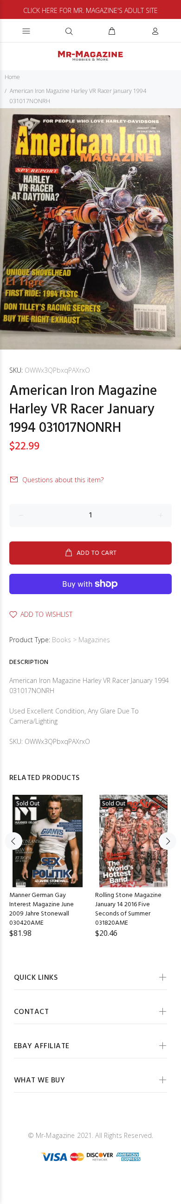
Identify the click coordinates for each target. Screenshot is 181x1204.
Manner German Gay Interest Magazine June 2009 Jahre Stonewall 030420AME (41, 909)
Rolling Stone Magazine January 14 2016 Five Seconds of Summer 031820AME (128, 909)
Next (167, 841)
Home (12, 77)
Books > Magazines (81, 639)
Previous (13, 841)
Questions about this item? (62, 479)
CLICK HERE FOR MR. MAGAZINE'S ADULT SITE (90, 10)
